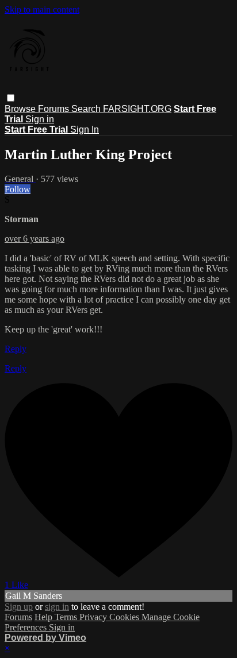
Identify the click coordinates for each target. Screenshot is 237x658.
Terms (67, 617)
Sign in (39, 119)
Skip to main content (42, 9)
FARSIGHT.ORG (137, 109)
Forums (54, 109)
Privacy (94, 617)
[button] (10, 98)
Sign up (19, 606)
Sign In (84, 129)
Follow (17, 189)
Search (87, 109)
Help (45, 617)
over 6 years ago (34, 238)
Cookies (125, 617)
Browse (21, 109)
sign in (57, 606)
